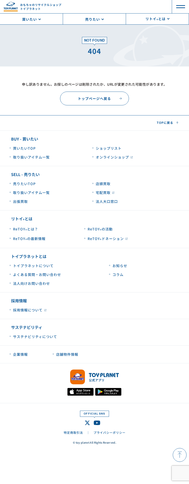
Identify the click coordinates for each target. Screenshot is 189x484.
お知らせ (119, 265)
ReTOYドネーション (106, 239)
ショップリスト (109, 148)
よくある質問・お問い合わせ (37, 274)
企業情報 (20, 354)
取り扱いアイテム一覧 (31, 157)
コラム (118, 274)
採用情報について (28, 309)
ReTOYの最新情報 (29, 239)
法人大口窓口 (107, 201)
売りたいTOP (24, 183)
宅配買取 (103, 192)
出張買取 (20, 201)
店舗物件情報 (67, 354)
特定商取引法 (73, 432)
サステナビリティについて (35, 336)
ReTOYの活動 (100, 229)
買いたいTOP (24, 148)
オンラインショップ (112, 157)
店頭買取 (103, 183)
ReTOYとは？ (25, 229)
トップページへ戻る (94, 98)
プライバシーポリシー (110, 432)
